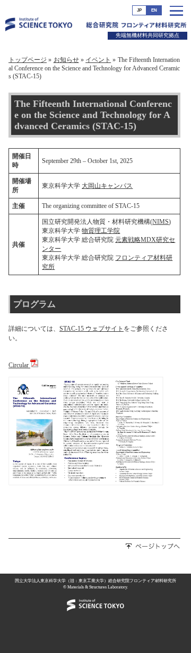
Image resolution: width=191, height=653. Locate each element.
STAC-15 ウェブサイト (91, 328)
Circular (19, 365)
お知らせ (66, 60)
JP (139, 10)
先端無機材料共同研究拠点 (147, 35)
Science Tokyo (38, 30)
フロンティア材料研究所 (153, 28)
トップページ (27, 60)
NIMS (160, 221)
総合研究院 (102, 28)
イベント (98, 60)
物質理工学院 (101, 230)
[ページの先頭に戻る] (153, 547)
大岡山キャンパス (107, 185)
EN (154, 10)
